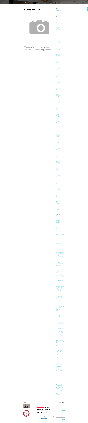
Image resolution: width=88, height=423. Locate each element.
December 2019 (58, 103)
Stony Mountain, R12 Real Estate (60, 370)
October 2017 (58, 134)
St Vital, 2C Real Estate (59, 358)
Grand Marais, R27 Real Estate (60, 279)
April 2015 (57, 168)
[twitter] (43, 418)
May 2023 (57, 60)
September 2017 (58, 135)
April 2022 (57, 74)
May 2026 (57, 22)
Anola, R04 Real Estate (59, 233)
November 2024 (58, 40)
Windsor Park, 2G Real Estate (59, 392)
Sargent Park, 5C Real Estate (59, 340)
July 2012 (57, 203)
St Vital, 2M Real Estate (59, 363)
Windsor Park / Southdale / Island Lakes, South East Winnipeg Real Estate (60, 390)
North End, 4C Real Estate (59, 298)
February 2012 (58, 209)
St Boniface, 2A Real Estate (59, 351)
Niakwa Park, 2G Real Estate (59, 295)
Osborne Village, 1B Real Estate (60, 306)
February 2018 (58, 129)
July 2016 (57, 150)
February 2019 (58, 115)
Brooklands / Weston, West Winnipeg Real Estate (59, 238)
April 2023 (57, 61)
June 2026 (57, 21)
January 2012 (58, 210)
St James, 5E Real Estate (59, 355)
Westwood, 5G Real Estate (59, 387)
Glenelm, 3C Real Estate (59, 273)
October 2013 (58, 188)
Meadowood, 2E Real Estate (59, 290)
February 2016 (58, 156)
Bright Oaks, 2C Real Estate (59, 236)
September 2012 (58, 201)
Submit (63, 410)
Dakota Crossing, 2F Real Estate (60, 257)
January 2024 (58, 50)
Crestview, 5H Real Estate (59, 256)
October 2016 (58, 147)
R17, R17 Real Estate (58, 316)
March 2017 (57, 141)
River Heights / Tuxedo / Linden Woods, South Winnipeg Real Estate (60, 324)
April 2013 (57, 195)
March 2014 (57, 182)
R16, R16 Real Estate (58, 315)
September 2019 (58, 107)
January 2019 (58, 116)
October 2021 (58, 81)
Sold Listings (57, 15)
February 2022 (58, 76)
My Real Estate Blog (58, 10)
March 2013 (57, 196)
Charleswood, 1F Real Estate (59, 245)
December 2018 (58, 117)
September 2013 (58, 189)
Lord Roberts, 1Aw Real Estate (60, 287)
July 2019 (57, 109)
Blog (54, 1)
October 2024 (58, 41)
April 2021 (57, 88)
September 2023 (58, 55)
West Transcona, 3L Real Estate (60, 383)
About (52, 1)
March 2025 (57, 35)
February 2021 (58, 90)
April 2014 (57, 181)
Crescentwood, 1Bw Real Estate (60, 253)
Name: (54, 415)
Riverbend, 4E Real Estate (59, 334)
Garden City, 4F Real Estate (59, 272)
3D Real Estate (58, 222)
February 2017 (58, 142)
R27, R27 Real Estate (58, 317)
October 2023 (58, 54)
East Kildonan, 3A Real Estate (59, 261)
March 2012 (57, 208)
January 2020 (58, 102)
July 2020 (57, 97)
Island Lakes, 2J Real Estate (59, 282)
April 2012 (57, 207)
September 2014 (58, 175)
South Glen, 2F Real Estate (28, 11)
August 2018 (57, 122)
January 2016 (58, 157)
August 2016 (57, 149)
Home (36, 1)
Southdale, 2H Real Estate (59, 350)
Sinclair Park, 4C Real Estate (59, 346)
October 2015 (58, 161)
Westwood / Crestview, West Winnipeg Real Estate (59, 386)
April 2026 (57, 23)
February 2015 (58, 170)
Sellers (57, 342)
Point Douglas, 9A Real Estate (59, 309)
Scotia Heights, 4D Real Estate (60, 341)
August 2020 (57, 96)
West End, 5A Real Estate (59, 377)
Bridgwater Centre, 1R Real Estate (60, 235)
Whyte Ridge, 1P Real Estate (59, 388)
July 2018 (57, 123)
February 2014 (58, 183)
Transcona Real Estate (59, 371)
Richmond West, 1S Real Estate (60, 321)
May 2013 (57, 194)
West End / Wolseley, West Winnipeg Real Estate (59, 376)
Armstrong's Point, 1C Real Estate (60, 234)
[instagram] (46, 418)
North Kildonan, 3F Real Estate (60, 301)
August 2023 (57, 56)
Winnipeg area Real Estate (59, 394)
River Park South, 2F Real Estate (60, 331)
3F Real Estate (58, 223)
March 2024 (57, 48)
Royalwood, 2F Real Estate (59, 336)
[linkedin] (44, 418)
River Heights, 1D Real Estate (59, 327)
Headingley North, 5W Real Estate (60, 280)
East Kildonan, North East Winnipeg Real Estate (59, 265)
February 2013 (58, 197)
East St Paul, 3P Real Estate (59, 266)
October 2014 (58, 174)
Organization (57, 305)
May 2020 (57, 100)
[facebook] (41, 418)
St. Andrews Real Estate (59, 366)
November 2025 (58, 29)
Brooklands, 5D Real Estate (59, 239)
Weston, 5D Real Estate (59, 384)
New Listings (57, 11)
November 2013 (58, 187)
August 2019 (57, 108)
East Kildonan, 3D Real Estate (59, 263)
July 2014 (57, 177)
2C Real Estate (58, 216)
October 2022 (58, 67)
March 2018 (57, 128)
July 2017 (57, 136)
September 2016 (58, 148)
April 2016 (57, 154)
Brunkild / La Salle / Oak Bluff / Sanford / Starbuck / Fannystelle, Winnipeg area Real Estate (60, 243)
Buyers (57, 244)
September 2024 (58, 42)
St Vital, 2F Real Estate (59, 362)
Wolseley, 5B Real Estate (59, 395)
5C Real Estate (58, 228)
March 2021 (57, 89)
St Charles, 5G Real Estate (59, 354)
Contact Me (57, 1)
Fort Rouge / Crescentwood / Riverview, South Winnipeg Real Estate (60, 270)
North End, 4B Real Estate (59, 297)
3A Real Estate (58, 221)
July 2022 (57, 70)
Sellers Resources (58, 343)
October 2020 (58, 94)
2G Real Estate (58, 220)
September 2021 (58, 82)
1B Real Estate (58, 215)
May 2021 (57, 87)
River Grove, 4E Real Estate (59, 322)
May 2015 (57, 167)
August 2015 (57, 163)
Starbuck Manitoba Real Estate (60, 367)
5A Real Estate (58, 227)
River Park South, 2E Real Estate (60, 330)
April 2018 (57, 127)
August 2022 (57, 69)
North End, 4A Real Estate (59, 296)
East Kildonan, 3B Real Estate (59, 262)
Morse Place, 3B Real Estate (59, 291)
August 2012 (57, 202)
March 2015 (57, 169)
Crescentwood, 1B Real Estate (60, 252)
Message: (54, 407)
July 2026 (57, 20)
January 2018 (58, 130)
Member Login (61, 1)
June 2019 (57, 110)
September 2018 (58, 121)
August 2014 (57, 176)
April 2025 (57, 34)
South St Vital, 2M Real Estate (59, 349)
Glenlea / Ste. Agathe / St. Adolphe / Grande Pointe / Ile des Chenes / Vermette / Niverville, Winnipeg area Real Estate (60, 276)
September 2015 (58, 162)
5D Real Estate (58, 229)
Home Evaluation (48, 1)
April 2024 (57, 47)
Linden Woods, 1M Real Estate (60, 286)
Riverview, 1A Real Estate (59, 335)
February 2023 (58, 63)
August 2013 (57, 190)
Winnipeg (57, 393)
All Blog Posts (58, 9)
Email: (54, 406)
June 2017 (57, 137)
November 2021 (58, 80)
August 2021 (57, 83)
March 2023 (57, 62)
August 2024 (57, 43)
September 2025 (58, 30)
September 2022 (58, 68)
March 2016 (57, 155)
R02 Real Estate (58, 310)
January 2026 (58, 27)
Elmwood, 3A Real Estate (59, 267)
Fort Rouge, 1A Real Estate (59, 271)
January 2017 (58, 143)
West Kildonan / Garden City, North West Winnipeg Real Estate (60, 380)
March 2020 (57, 101)
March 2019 (57, 114)
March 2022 (57, 75)
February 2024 (58, 49)
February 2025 (58, 36)
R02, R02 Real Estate (58, 311)
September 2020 (58, 95)
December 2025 (58, 28)
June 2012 (57, 204)
